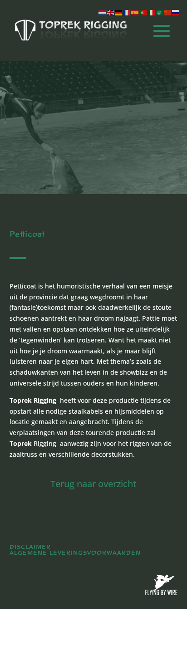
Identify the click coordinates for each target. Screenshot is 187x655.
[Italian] (152, 12)
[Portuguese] (143, 12)
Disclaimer (30, 547)
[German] (119, 12)
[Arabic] (160, 12)
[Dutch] (102, 12)
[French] (127, 12)
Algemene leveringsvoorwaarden (75, 553)
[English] (111, 12)
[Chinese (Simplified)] (168, 12)
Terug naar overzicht (93, 484)
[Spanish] (135, 12)
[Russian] (176, 12)
